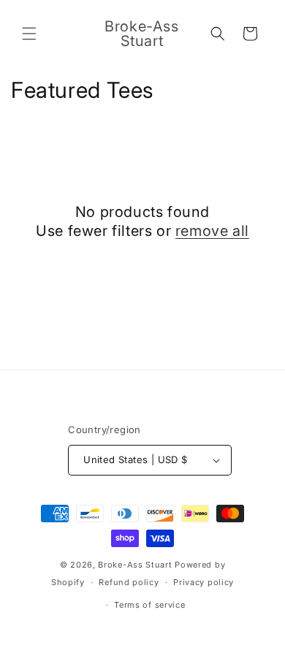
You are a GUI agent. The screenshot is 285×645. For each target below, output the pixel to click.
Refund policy (129, 582)
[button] (29, 34)
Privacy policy (203, 582)
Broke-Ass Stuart (135, 565)
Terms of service (149, 605)
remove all (212, 231)
